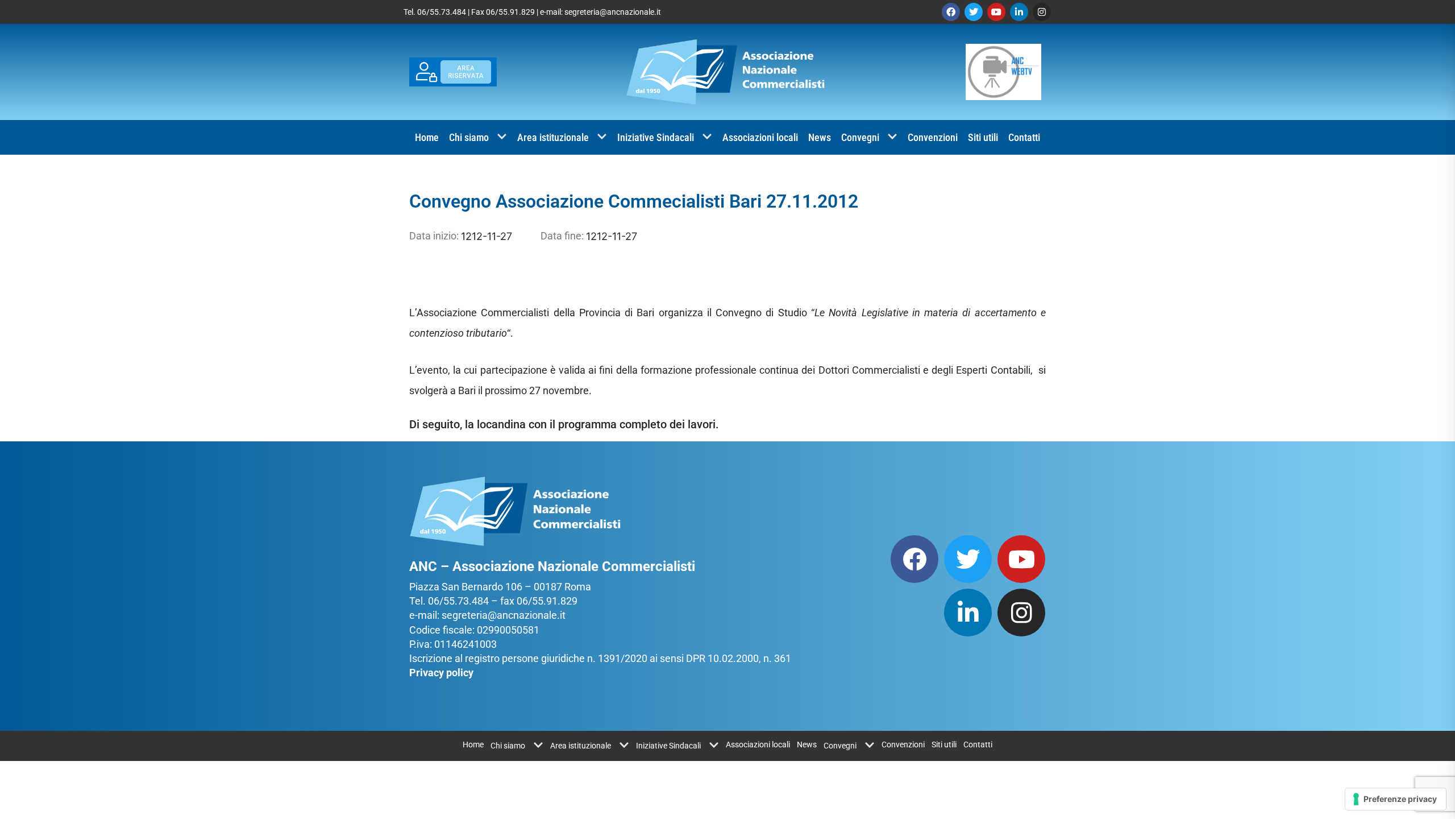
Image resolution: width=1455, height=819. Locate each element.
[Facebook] (951, 12)
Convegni (860, 137)
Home (427, 137)
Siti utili (983, 137)
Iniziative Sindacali (655, 137)
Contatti (1024, 137)
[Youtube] (996, 12)
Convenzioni (933, 137)
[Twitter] (974, 12)
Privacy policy (441, 673)
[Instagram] (1042, 12)
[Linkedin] (1019, 12)
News (819, 137)
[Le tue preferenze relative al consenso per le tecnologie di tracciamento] (1395, 799)
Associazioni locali (760, 137)
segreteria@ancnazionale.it (612, 11)
